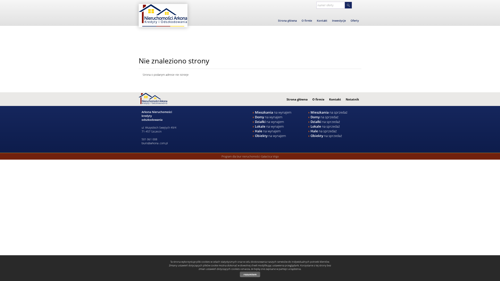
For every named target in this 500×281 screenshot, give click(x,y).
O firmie (307, 20)
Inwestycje (339, 20)
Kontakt (322, 20)
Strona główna (287, 20)
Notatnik (352, 99)
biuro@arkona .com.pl (155, 143)
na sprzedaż (329, 112)
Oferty (355, 20)
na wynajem (273, 112)
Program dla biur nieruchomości (241, 156)
